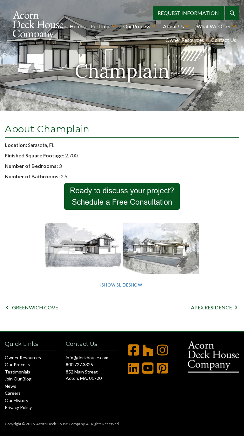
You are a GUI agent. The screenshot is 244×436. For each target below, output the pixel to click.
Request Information (188, 13)
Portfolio (101, 26)
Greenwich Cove (32, 307)
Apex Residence (214, 307)
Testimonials (17, 371)
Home (76, 26)
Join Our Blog (18, 378)
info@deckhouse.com (87, 357)
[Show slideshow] (122, 284)
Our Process (137, 26)
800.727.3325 (79, 364)
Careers (13, 393)
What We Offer (214, 26)
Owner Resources (185, 40)
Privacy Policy (18, 407)
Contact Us (223, 40)
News (10, 386)
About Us (174, 26)
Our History (16, 400)
